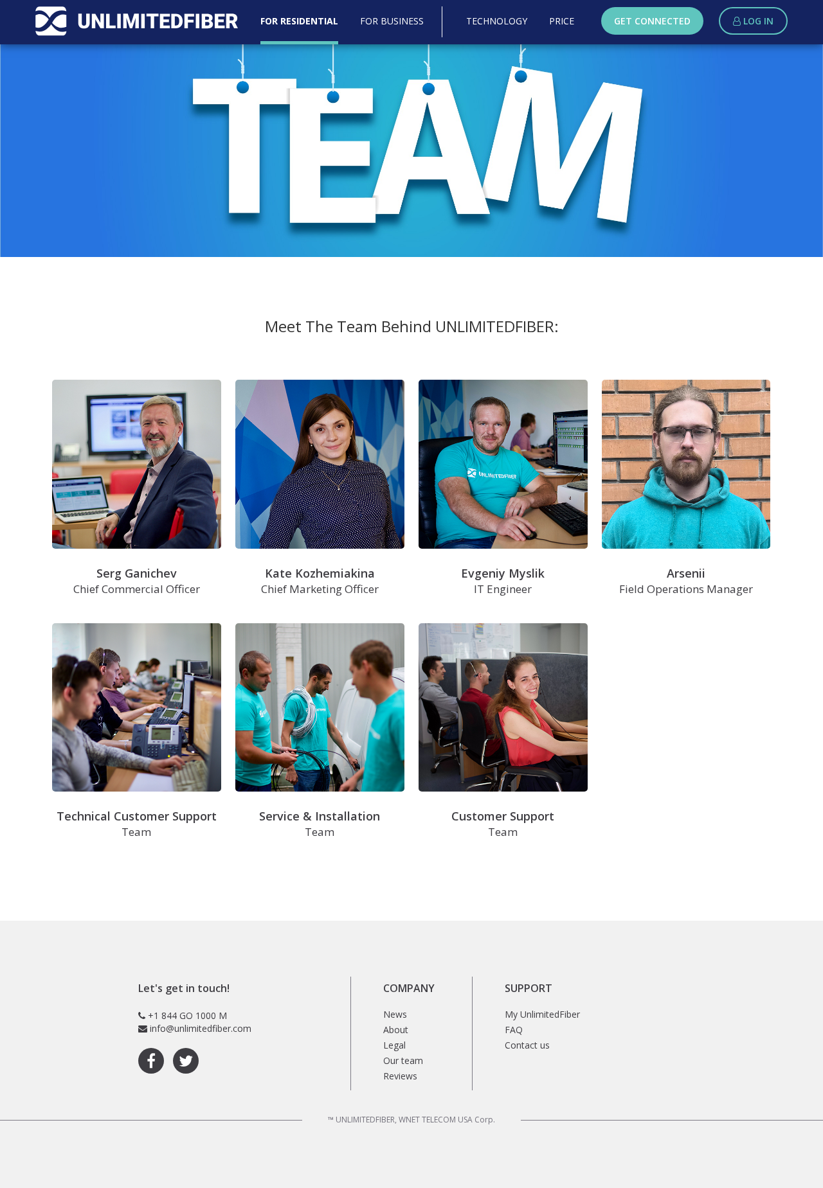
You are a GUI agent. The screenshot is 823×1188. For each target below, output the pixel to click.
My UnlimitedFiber (542, 1014)
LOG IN (757, 21)
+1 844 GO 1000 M (187, 1015)
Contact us (527, 1045)
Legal (394, 1045)
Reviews (400, 1076)
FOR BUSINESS (392, 21)
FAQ (514, 1030)
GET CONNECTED (652, 21)
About (395, 1030)
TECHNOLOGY (496, 21)
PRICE (561, 21)
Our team (403, 1060)
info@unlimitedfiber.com (200, 1028)
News (395, 1014)
